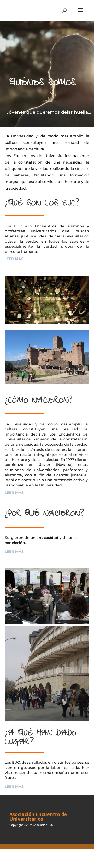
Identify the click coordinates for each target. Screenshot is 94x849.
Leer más (14, 258)
